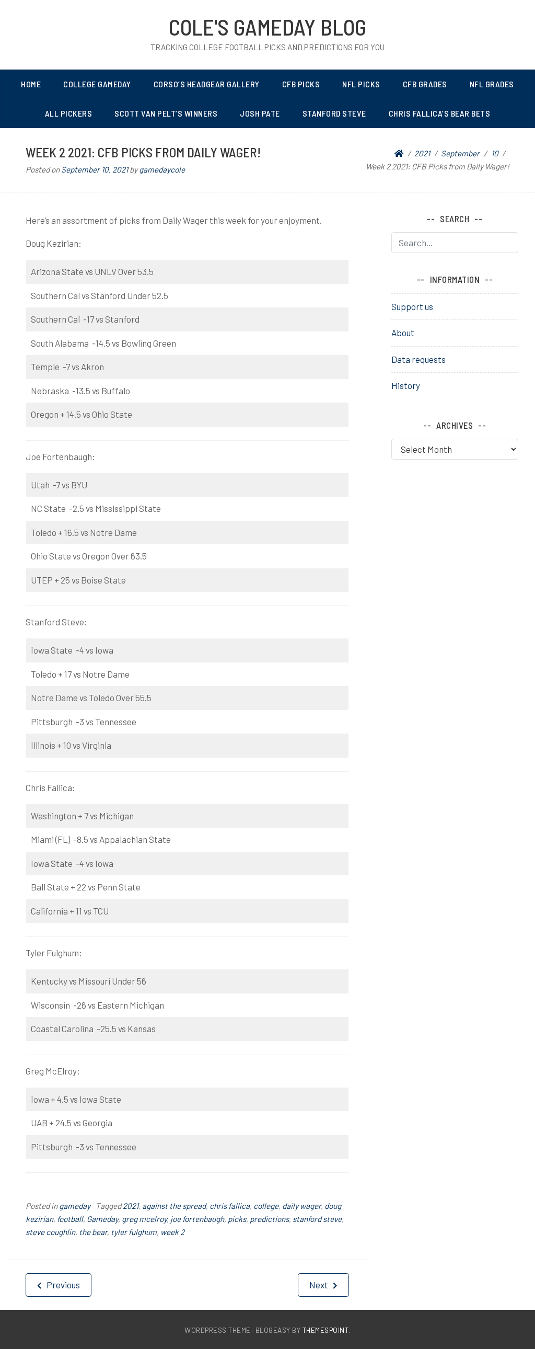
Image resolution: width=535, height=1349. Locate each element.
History (405, 385)
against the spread (174, 1205)
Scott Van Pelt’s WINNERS (165, 113)
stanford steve (317, 1219)
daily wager (301, 1205)
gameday (74, 1205)
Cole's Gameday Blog (267, 26)
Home (31, 84)
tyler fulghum (134, 1232)
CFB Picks (301, 84)
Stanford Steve (334, 113)
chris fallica (230, 1205)
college (265, 1205)
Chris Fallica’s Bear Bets (440, 113)
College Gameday (97, 84)
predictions (269, 1219)
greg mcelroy (144, 1219)
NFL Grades (492, 84)
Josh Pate (260, 113)
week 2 (172, 1232)
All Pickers (68, 113)
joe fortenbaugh (197, 1219)
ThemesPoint (326, 1329)
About (402, 332)
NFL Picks (361, 84)
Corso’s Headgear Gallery (207, 84)
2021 (130, 1205)
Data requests (418, 359)
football (70, 1219)
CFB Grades (425, 84)
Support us (412, 306)
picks (237, 1219)
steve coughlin (50, 1232)
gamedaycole (162, 169)
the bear (93, 1232)
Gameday (102, 1219)
